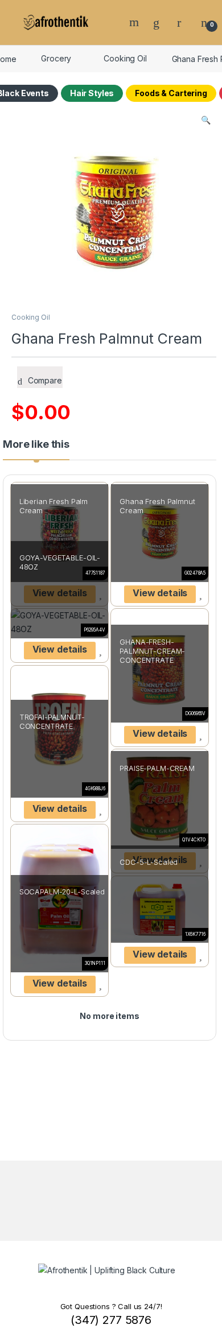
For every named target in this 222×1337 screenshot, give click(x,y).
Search (135, 22)
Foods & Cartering (171, 93)
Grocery (56, 58)
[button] (206, 120)
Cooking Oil (125, 58)
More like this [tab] (36, 444)
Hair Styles (92, 93)
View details (160, 593)
